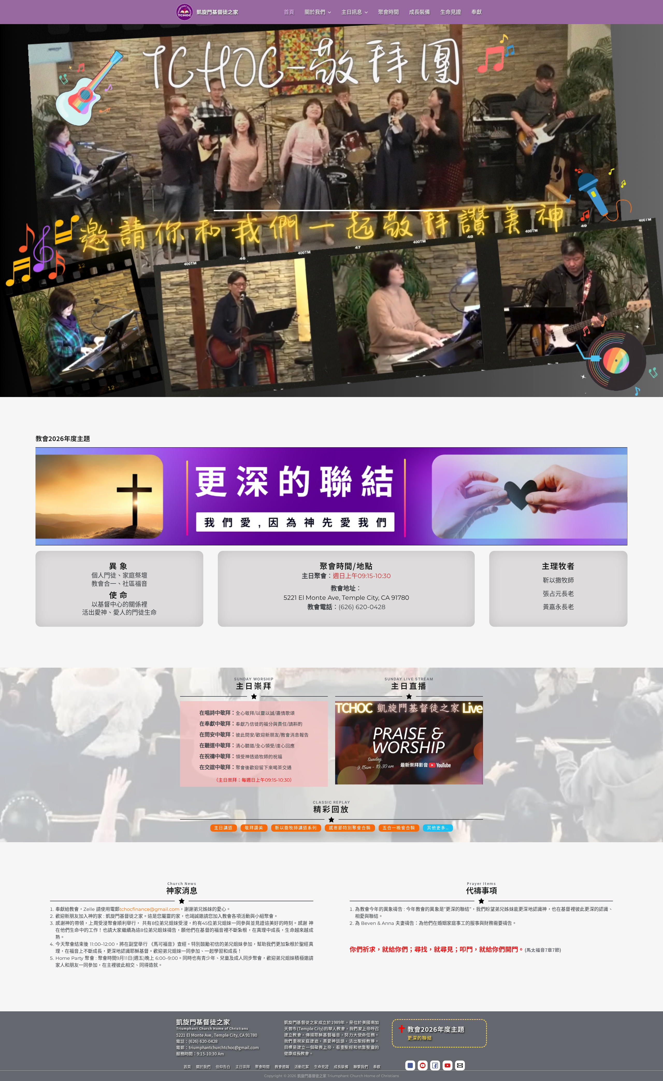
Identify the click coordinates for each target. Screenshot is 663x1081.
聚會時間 (262, 1066)
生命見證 (321, 1066)
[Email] (460, 1065)
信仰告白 (223, 1066)
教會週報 (282, 1066)
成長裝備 (341, 1066)
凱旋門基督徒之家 (217, 12)
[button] (328, 12)
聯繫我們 (361, 1066)
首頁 (187, 1066)
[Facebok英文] (435, 1065)
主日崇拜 (242, 1066)
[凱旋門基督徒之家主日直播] (409, 742)
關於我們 (203, 1066)
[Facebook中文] (410, 1065)
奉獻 (376, 1066)
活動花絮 (301, 1066)
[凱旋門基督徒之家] (423, 1065)
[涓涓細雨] (447, 1065)
